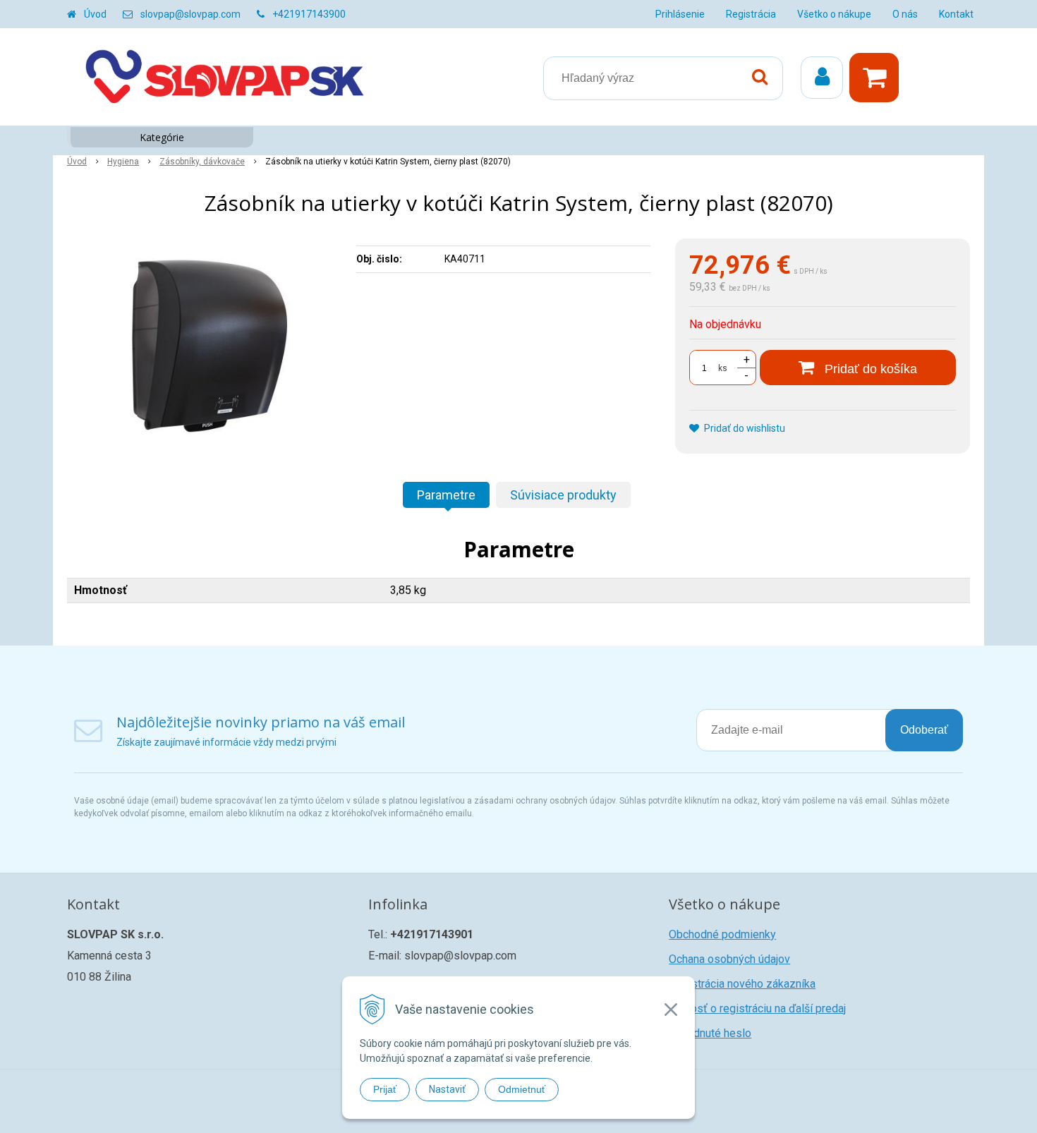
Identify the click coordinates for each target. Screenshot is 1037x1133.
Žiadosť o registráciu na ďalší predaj (757, 1008)
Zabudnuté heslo (710, 1033)
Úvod (95, 14)
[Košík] (877, 77)
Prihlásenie (680, 14)
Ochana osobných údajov (729, 959)
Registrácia (751, 14)
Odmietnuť (521, 1089)
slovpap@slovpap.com (190, 14)
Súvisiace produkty (563, 494)
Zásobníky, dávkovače (202, 161)
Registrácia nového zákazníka (742, 983)
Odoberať (924, 730)
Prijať (384, 1089)
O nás (905, 14)
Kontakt (956, 14)
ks (722, 368)
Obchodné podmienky (722, 934)
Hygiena (123, 161)
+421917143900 (309, 14)
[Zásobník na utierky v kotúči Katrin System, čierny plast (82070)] (202, 344)
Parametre (446, 494)
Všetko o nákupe (834, 14)
